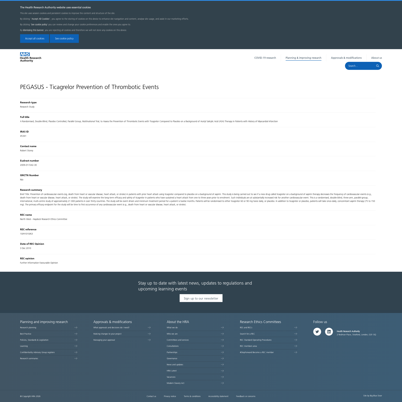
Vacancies (171, 377)
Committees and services (178, 340)
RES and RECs (246, 327)
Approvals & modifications (346, 57)
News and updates (175, 364)
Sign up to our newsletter (201, 298)
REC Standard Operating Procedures (256, 340)
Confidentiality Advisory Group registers (37, 352)
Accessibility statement (218, 396)
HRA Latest (172, 371)
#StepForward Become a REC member (257, 352)
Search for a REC (247, 334)
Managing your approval (104, 340)
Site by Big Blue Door (372, 395)
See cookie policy (64, 38)
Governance (172, 358)
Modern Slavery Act (175, 383)
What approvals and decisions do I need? (111, 327)
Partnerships (172, 352)
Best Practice (25, 334)
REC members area (248, 346)
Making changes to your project (107, 334)
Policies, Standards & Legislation (34, 340)
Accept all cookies (34, 38)
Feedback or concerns (245, 396)
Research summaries (29, 358)
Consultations (173, 346)
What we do (172, 327)
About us (376, 57)
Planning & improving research (303, 57)
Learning (24, 346)
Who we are (172, 334)
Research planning (28, 327)
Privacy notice (170, 396)
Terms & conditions (192, 396)
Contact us (151, 396)
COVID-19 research (265, 57)
